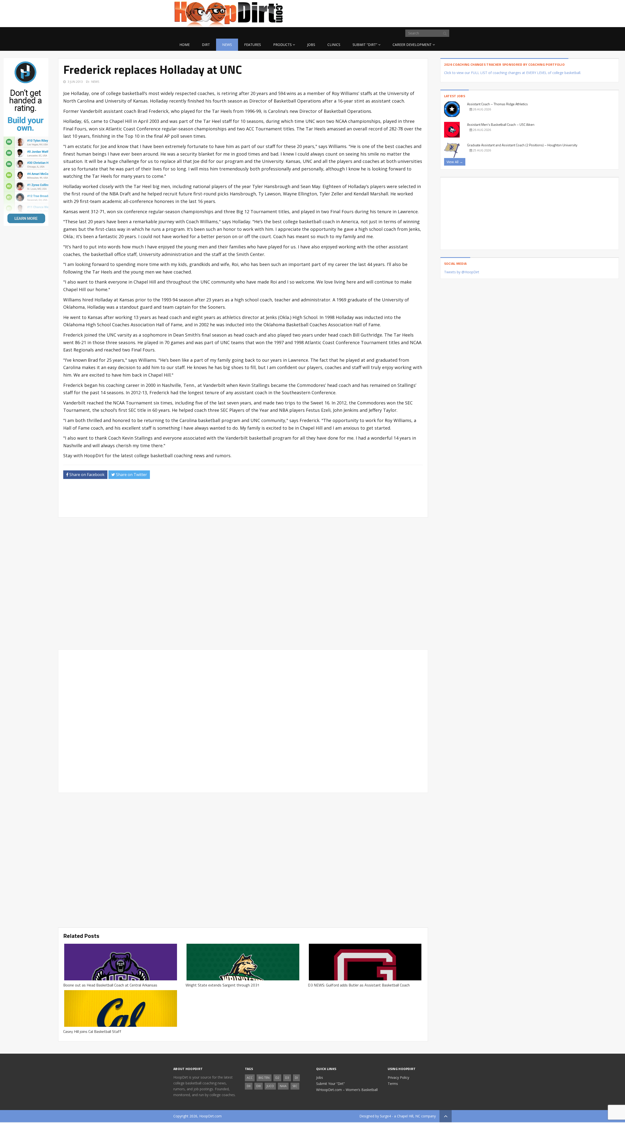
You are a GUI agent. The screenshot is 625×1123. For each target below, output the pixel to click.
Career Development (412, 44)
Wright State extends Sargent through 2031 (223, 985)
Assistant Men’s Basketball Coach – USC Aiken (500, 124)
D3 (287, 1078)
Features (252, 44)
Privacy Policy (398, 1077)
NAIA (283, 1086)
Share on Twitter (131, 474)
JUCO (270, 1086)
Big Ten (264, 1078)
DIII (258, 1086)
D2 (277, 1078)
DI (296, 1078)
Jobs (311, 44)
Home (184, 44)
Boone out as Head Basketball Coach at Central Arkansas (110, 985)
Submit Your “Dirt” (330, 1083)
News (227, 44)
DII (248, 1086)
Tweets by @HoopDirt (461, 272)
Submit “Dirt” (365, 44)
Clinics (333, 44)
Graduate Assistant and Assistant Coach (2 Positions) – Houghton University (522, 145)
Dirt (206, 44)
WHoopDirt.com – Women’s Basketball (347, 1089)
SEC (294, 1086)
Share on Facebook (86, 474)
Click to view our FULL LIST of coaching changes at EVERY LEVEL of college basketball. (512, 72)
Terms (393, 1083)
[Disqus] (243, 720)
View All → (455, 161)
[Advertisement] (413, 13)
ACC (250, 1078)
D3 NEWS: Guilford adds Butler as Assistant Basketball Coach (359, 985)
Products (282, 44)
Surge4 (385, 1116)
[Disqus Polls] (243, 583)
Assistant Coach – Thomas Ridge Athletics (497, 103)
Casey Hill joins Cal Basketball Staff (92, 1031)
